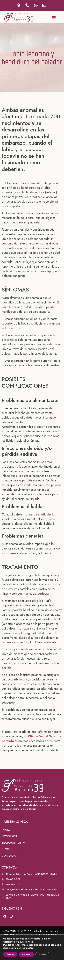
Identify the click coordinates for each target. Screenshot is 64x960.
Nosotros (9, 836)
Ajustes (42, 954)
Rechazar (26, 954)
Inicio (6, 830)
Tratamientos (12, 843)
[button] (54, 17)
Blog (5, 849)
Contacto (9, 856)
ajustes (29, 948)
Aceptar (10, 954)
